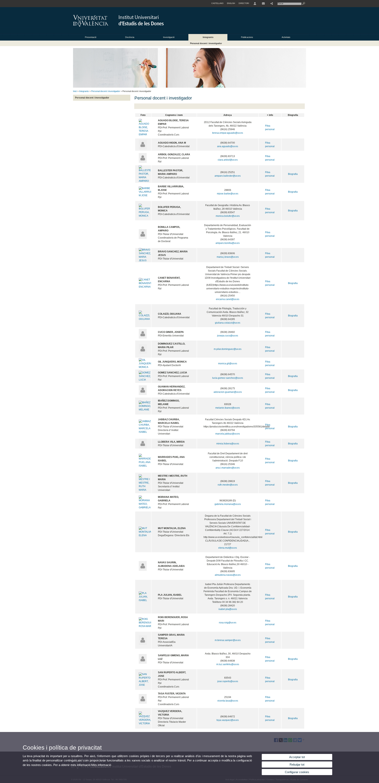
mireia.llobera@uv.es (227, 443)
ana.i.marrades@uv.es (228, 467)
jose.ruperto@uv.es (227, 681)
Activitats (286, 37)
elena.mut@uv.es (227, 547)
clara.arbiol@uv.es (228, 159)
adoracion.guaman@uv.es (228, 392)
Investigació (168, 37)
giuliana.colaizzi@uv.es (227, 322)
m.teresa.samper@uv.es (228, 640)
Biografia (293, 174)
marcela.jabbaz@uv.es (227, 433)
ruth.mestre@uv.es (228, 484)
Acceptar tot (297, 757)
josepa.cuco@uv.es (227, 335)
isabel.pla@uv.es (228, 609)
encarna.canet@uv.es (227, 299)
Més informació (101, 765)
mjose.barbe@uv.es (227, 193)
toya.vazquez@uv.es (228, 720)
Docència (129, 37)
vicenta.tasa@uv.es (227, 700)
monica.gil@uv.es (227, 363)
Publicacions (247, 37)
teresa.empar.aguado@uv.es (227, 133)
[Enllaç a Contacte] (263, 3)
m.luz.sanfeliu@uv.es (227, 664)
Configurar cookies (297, 772)
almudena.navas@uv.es (228, 575)
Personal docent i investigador (206, 43)
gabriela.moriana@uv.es (228, 504)
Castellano (217, 3)
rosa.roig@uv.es (227, 622)
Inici (75, 91)
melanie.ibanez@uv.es (227, 407)
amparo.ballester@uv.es (228, 175)
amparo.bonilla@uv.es (228, 243)
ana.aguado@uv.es (227, 146)
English (231, 3)
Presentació (90, 37)
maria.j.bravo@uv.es (228, 257)
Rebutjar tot (297, 764)
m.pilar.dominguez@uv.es (227, 349)
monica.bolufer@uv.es (228, 216)
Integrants (208, 37)
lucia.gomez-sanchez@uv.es (227, 378)
